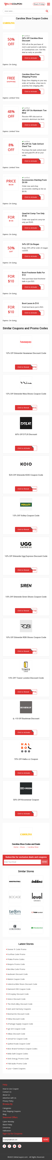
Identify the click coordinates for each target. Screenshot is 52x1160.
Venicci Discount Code (16, 999)
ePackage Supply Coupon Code (20, 1024)
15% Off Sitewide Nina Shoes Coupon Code (26, 394)
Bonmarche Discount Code (18, 1014)
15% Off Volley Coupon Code (26, 515)
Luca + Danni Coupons (16, 1068)
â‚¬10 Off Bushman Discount (26, 718)
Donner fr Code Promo (16, 949)
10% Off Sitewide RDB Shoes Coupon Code (26, 637)
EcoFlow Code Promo (16, 954)
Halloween (7, 1130)
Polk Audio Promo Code (17, 1063)
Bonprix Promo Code (16, 964)
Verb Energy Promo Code (18, 1058)
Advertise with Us (9, 1098)
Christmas (7, 1127)
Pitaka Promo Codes (15, 959)
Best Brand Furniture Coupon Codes (22, 1048)
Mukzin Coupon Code (16, 979)
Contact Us (7, 1092)
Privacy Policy (8, 1101)
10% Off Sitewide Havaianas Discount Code (26, 353)
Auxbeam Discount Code (17, 974)
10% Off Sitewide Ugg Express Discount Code (26, 556)
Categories (7, 1108)
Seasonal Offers (10, 1117)
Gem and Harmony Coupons (19, 1009)
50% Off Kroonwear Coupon (26, 799)
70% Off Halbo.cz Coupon (26, 759)
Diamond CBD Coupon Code (18, 989)
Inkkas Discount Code (16, 1034)
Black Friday (39, 4)
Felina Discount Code (16, 1019)
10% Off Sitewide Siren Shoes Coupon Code (26, 597)
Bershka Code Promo (16, 969)
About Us (6, 1095)
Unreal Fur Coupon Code (17, 1038)
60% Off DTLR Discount (26, 434)
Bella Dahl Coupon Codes (17, 1053)
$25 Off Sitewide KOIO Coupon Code (26, 475)
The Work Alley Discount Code (19, 1004)
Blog (4, 1114)
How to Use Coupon (11, 1089)
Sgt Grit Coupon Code (16, 1029)
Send (44, 862)
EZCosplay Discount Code (18, 994)
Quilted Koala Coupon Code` (19, 1043)
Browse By (8, 1104)
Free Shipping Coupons (12, 1111)
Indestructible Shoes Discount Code (22, 984)
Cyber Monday (8, 1121)
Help (5, 1084)
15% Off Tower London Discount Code (26, 678)
